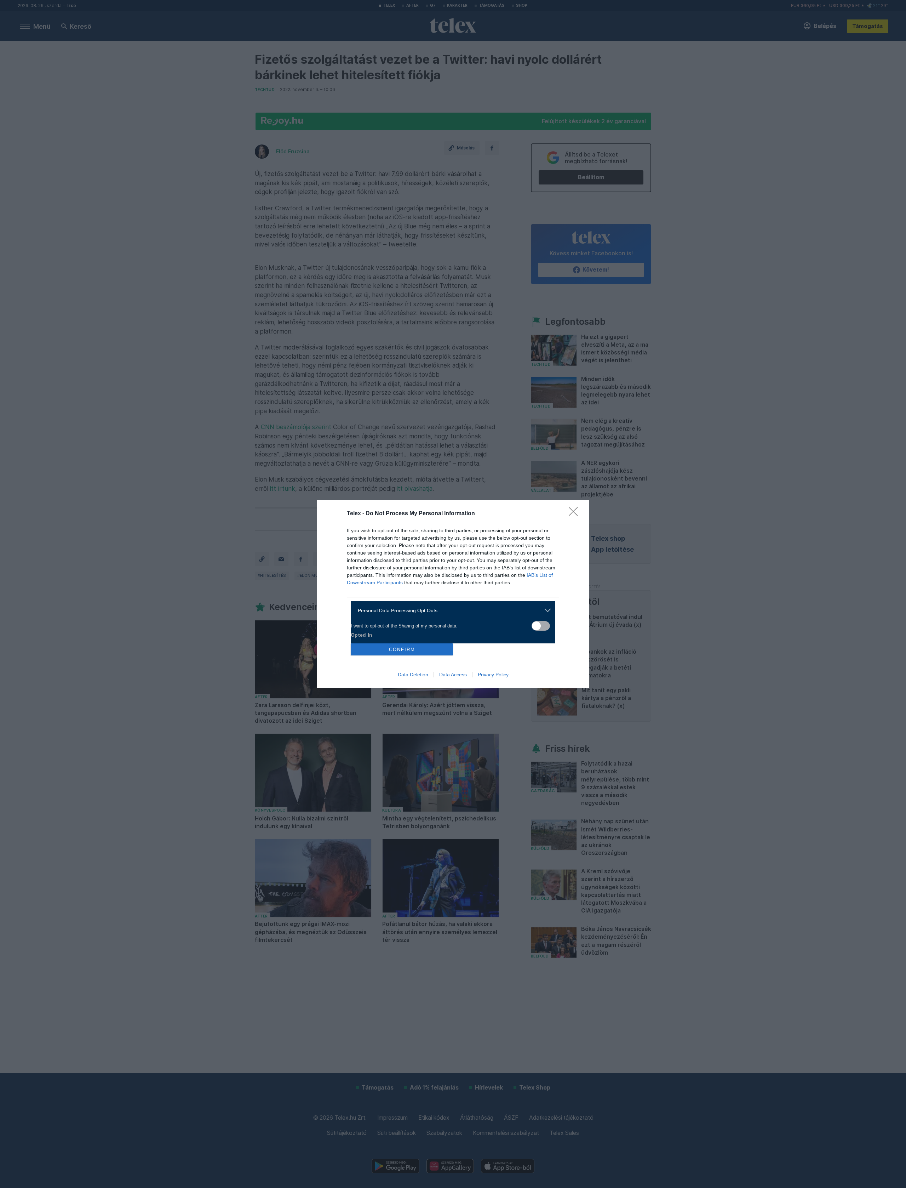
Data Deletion (413, 674)
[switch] (541, 626)
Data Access (453, 674)
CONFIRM (402, 649)
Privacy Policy (493, 674)
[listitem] (450, 610)
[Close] (575, 514)
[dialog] (453, 594)
